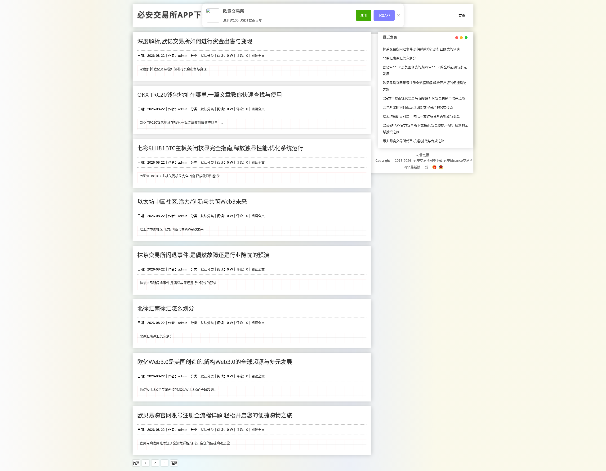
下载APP (384, 15)
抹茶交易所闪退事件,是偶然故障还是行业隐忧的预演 (203, 255)
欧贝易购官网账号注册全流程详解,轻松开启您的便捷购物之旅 (214, 415)
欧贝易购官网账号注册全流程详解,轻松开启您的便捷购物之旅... (186, 443)
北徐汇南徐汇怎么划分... (158, 336)
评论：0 (242, 55)
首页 (462, 15)
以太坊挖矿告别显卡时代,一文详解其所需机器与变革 (421, 116)
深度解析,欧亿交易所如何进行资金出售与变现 (194, 41)
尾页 (174, 463)
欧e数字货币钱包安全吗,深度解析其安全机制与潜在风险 (424, 98)
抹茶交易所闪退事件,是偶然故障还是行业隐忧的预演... (179, 282)
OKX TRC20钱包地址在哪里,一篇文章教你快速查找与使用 (209, 94)
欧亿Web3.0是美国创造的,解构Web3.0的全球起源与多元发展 (214, 362)
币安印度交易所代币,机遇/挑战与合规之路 (413, 141)
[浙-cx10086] (434, 167)
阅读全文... (259, 55)
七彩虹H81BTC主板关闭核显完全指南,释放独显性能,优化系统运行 (220, 148)
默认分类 (207, 55)
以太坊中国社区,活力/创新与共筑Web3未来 (192, 201)
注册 (363, 15)
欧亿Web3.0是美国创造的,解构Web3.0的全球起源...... (179, 389)
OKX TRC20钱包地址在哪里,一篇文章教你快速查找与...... (181, 122)
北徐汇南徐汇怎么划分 (165, 308)
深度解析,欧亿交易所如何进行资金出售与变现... (174, 69)
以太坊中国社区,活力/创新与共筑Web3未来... (173, 229)
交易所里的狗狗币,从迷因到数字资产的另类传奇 (418, 107)
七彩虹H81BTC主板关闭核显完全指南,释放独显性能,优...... (182, 176)
